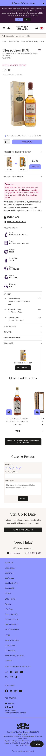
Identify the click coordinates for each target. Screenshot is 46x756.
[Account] (8, 28)
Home (4, 41)
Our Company (10, 568)
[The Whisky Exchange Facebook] (6, 690)
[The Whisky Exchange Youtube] (20, 690)
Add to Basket (27, 142)
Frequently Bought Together (17, 152)
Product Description (13, 176)
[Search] (4, 35)
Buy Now (35, 167)
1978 (11, 252)
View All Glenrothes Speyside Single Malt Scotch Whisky (23, 442)
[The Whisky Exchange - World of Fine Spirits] (22, 28)
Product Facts (10, 228)
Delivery (7, 294)
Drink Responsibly (12, 337)
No (27, 19)
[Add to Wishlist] (39, 50)
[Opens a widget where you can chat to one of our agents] (37, 744)
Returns (7, 332)
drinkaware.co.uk (28, 751)
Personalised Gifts (11, 614)
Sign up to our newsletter (23, 530)
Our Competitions (11, 624)
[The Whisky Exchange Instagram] (15, 690)
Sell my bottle (23, 368)
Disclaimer (8, 343)
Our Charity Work (11, 583)
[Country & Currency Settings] (41, 28)
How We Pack (10, 326)
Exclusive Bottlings (11, 619)
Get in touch (15, 553)
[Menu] (3, 28)
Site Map (8, 604)
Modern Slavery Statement (14, 655)
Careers (8, 593)
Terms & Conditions (12, 640)
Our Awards (9, 578)
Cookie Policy (10, 650)
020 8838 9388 (34, 553)
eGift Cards (9, 609)
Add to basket (9, 412)
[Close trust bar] (43, 3)
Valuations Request (12, 629)
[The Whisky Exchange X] (11, 690)
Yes (19, 19)
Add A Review (9, 465)
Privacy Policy (10, 645)
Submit (23, 499)
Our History (9, 573)
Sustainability (10, 588)
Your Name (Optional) (11, 472)
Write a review (9, 481)
